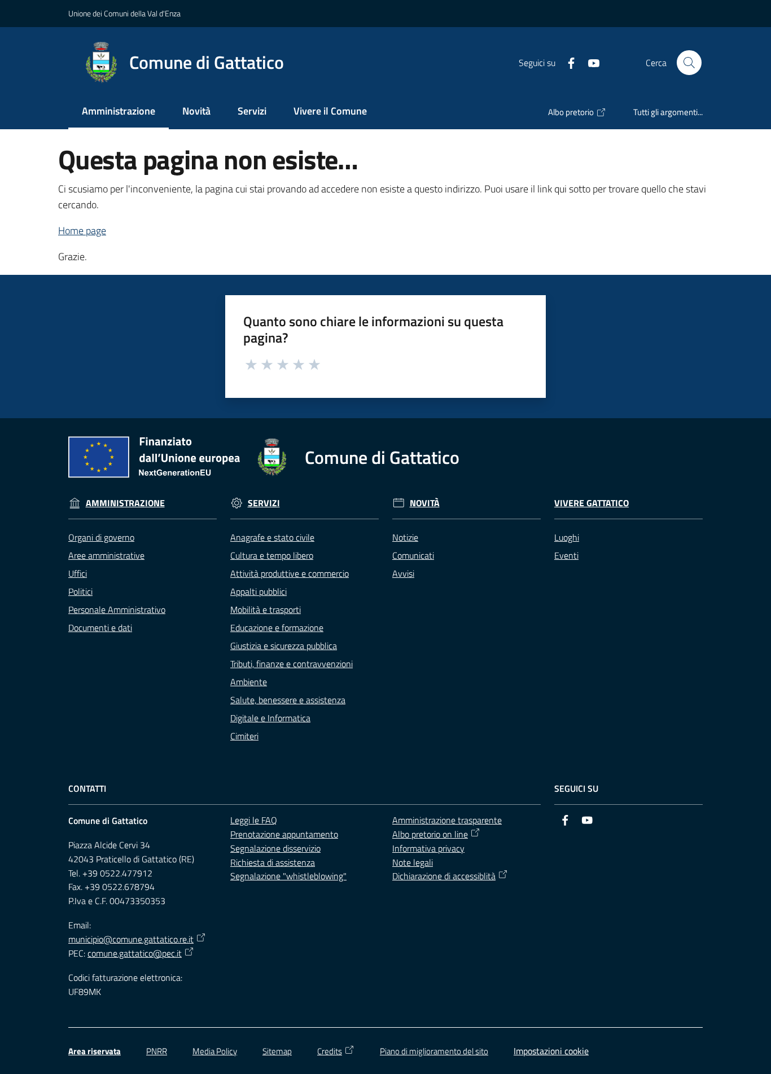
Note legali (412, 862)
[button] (689, 62)
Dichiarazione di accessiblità (444, 876)
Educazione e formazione (276, 627)
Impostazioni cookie (551, 1051)
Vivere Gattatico (591, 503)
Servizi (264, 503)
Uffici (77, 573)
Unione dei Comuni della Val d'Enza (124, 13)
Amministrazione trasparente (447, 820)
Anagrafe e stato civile (272, 537)
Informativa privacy (428, 848)
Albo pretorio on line (430, 834)
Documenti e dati (100, 627)
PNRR (156, 1051)
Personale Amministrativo (116, 609)
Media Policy (214, 1051)
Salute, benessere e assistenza (287, 700)
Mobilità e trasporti (265, 609)
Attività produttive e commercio (289, 573)
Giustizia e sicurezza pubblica (283, 645)
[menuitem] (118, 112)
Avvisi (403, 573)
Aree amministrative (106, 555)
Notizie (405, 537)
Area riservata (94, 1051)
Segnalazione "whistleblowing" (288, 876)
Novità (425, 503)
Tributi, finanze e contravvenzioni (291, 663)
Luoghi (566, 537)
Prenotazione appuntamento (284, 834)
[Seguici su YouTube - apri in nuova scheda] (589, 62)
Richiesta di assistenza (272, 862)
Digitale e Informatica (270, 718)
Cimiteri (244, 736)
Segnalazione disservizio (275, 848)
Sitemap (277, 1051)
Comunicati (413, 555)
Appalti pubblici (258, 591)
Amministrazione (125, 503)
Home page (82, 230)
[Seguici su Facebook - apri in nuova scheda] (566, 62)
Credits (329, 1051)
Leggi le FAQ (253, 820)
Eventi (566, 555)
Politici (80, 591)
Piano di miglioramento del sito (434, 1051)
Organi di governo (101, 537)
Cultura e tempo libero (271, 555)
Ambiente (248, 682)
